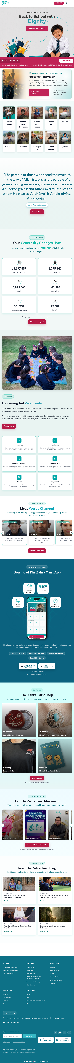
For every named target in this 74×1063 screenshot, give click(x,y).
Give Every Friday (39, 92)
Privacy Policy (6, 1042)
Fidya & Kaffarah (55, 977)
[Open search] (67, 3)
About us (6, 994)
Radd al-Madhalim (56, 980)
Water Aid (29, 970)
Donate (5, 1000)
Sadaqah (52, 967)
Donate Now (66, 61)
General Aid (30, 967)
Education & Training (33, 982)
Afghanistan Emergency (10, 967)
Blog (27, 997)
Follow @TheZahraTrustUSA (37, 845)
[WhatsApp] (69, 1032)
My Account (30, 1004)
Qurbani (52, 983)
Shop (28, 994)
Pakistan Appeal (8, 973)
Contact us (6, 1004)
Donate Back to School (37, 28)
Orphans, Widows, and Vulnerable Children (33, 977)
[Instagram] (55, 1032)
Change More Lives (37, 550)
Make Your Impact (37, 322)
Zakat (52, 973)
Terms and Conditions (19, 1042)
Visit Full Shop (37, 778)
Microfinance (30, 973)
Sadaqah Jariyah (55, 970)
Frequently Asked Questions (35, 1000)
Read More (7, 900)
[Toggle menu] (70, 3)
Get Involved (7, 997)
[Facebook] (60, 1032)
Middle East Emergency (10, 970)
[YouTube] (64, 1032)
